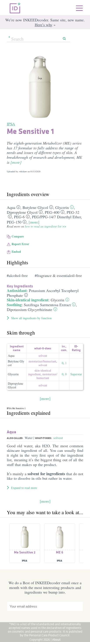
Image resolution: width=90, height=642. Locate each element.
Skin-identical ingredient (27, 300)
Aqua (11, 207)
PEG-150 (14, 222)
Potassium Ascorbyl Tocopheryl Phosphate (43, 293)
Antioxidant (17, 290)
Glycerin (62, 207)
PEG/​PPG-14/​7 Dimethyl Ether (56, 216)
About (56, 639)
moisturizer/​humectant (42, 361)
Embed (16, 251)
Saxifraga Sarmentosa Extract (47, 304)
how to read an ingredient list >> (45, 226)
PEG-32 (73, 212)
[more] (15, 162)
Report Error (20, 244)
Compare (18, 236)
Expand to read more (24, 488)
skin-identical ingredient (39, 372)
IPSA (11, 123)
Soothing (14, 304)
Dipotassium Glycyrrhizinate (29, 309)
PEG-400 (52, 212)
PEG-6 (19, 216)
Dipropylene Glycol (22, 212)
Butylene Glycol (35, 207)
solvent (42, 355)
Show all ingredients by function (31, 318)
